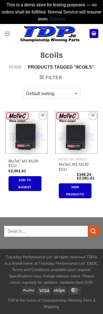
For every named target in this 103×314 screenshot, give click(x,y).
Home (15, 67)
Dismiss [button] (57, 19)
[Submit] (93, 231)
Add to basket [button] (24, 183)
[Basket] (94, 33)
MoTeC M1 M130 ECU (23, 163)
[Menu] (7, 33)
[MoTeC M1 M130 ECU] (26, 132)
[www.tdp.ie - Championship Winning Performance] (50, 33)
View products (75, 191)
